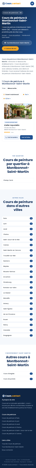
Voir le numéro (12, 137)
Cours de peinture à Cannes (12, 434)
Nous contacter (7, 450)
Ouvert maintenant (12, 94)
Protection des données (11, 462)
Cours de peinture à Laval (11, 424)
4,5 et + (8, 99)
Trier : (4, 88)
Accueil (4, 35)
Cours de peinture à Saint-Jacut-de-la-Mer (17, 430)
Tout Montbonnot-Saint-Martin (18, 43)
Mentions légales (11, 460)
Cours (12, 3)
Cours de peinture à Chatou (11, 427)
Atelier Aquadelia (11, 125)
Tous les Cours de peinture (11, 444)
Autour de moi (11, 48)
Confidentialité (25, 460)
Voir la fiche (26, 137)
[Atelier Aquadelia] (18, 111)
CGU (18, 460)
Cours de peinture (14, 35)
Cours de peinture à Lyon (10, 421)
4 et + (27, 94)
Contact (29, 462)
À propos (23, 462)
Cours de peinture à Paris (10, 418)
